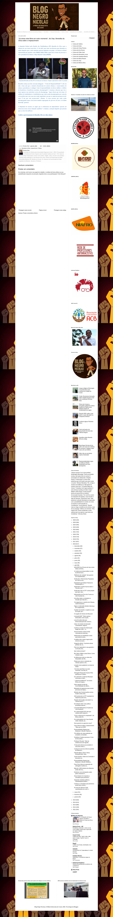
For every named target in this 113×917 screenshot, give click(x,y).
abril (75, 565)
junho (76, 560)
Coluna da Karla (77, 46)
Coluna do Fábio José (79, 52)
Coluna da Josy (77, 60)
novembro (77, 548)
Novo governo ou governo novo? (83, 723)
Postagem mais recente (25, 210)
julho (75, 558)
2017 (74, 541)
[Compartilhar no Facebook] (48, 146)
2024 (74, 524)
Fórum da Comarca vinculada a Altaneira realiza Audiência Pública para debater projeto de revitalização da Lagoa (86, 407)
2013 (74, 804)
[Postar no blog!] (45, 146)
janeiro (76, 797)
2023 (74, 527)
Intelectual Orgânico (78, 862)
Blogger (76, 907)
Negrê (74, 843)
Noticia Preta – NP (78, 826)
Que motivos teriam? (79, 651)
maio (75, 562)
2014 (74, 802)
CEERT (75, 872)
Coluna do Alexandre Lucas (80, 54)
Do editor (46, 31)
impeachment (34, 148)
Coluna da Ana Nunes (79, 50)
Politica (40, 148)
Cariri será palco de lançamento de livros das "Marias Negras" (86, 431)
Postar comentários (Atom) (30, 213)
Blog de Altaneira (78, 815)
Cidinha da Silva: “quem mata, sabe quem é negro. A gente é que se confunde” (82, 838)
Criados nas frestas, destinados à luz (82, 844)
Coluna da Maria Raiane (79, 58)
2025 (74, 522)
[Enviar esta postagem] (41, 146)
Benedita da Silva (26, 148)
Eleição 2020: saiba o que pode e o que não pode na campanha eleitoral (86, 415)
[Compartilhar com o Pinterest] (49, 146)
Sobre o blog (65, 31)
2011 (74, 809)
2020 (74, 534)
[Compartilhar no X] (46, 146)
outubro (76, 550)
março (76, 792)
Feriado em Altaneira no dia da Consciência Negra (29, 31)
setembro (77, 553)
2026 (74, 520)
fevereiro (76, 794)
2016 (74, 544)
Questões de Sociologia (76, 31)
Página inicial (42, 210)
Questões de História (89, 31)
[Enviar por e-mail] (43, 146)
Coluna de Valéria (77, 44)
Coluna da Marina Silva (79, 62)
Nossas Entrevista (55, 31)
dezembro (77, 546)
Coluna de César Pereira (79, 48)
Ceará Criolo (76, 835)
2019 (74, 536)
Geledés (75, 849)
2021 (74, 532)
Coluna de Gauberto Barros (80, 56)
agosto (76, 555)
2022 (74, 529)
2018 (74, 539)
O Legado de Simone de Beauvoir (83, 613)
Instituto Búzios (77, 855)
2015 (74, 800)
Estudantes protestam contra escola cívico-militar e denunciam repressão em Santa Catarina (82, 829)
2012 (74, 807)
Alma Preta (76, 869)
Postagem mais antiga (60, 210)
